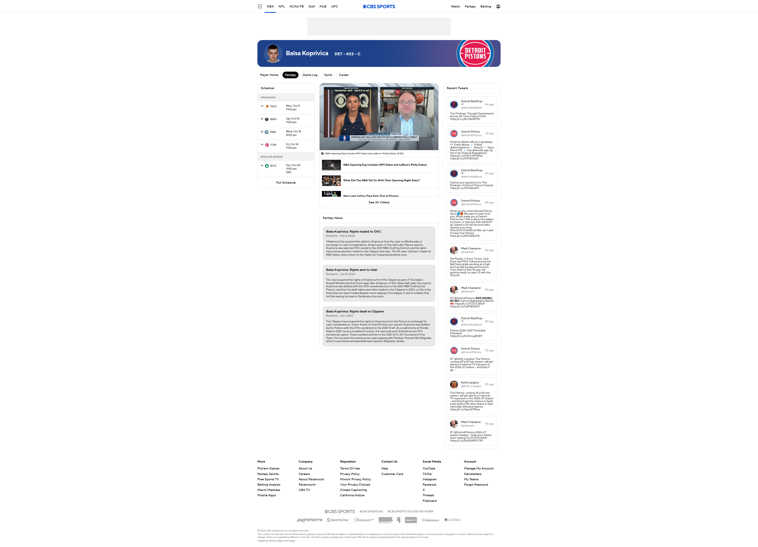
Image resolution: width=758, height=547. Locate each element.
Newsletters (472, 474)
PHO (273, 106)
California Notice (352, 492)
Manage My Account (478, 468)
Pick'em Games (268, 468)
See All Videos (379, 202)
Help (384, 468)
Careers (304, 474)
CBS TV (304, 490)
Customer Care (392, 474)
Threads (428, 495)
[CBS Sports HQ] (371, 511)
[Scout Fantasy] (431, 520)
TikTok (427, 474)
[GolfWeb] (453, 520)
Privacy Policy (350, 474)
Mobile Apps (266, 495)
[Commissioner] (389, 519)
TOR (273, 145)
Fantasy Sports (268, 474)
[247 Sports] (310, 519)
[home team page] (267, 106)
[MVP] (411, 519)
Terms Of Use (350, 468)
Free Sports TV (268, 479)
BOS (273, 166)
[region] (379, 116)
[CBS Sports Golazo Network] (410, 511)
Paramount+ (307, 485)
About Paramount (311, 479)
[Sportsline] (337, 519)
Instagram (430, 479)
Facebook (429, 485)
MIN (273, 132)
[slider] (379, 138)
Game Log (310, 75)
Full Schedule (286, 183)
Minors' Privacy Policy (355, 479)
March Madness (268, 490)
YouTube (429, 468)
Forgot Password (476, 485)
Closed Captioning (353, 486)
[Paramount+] (363, 519)
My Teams (471, 479)
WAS (273, 119)
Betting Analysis (268, 485)
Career (344, 75)
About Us (305, 468)
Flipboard (430, 501)
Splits (328, 75)
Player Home (269, 75)
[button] (260, 6)
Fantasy (290, 75)
